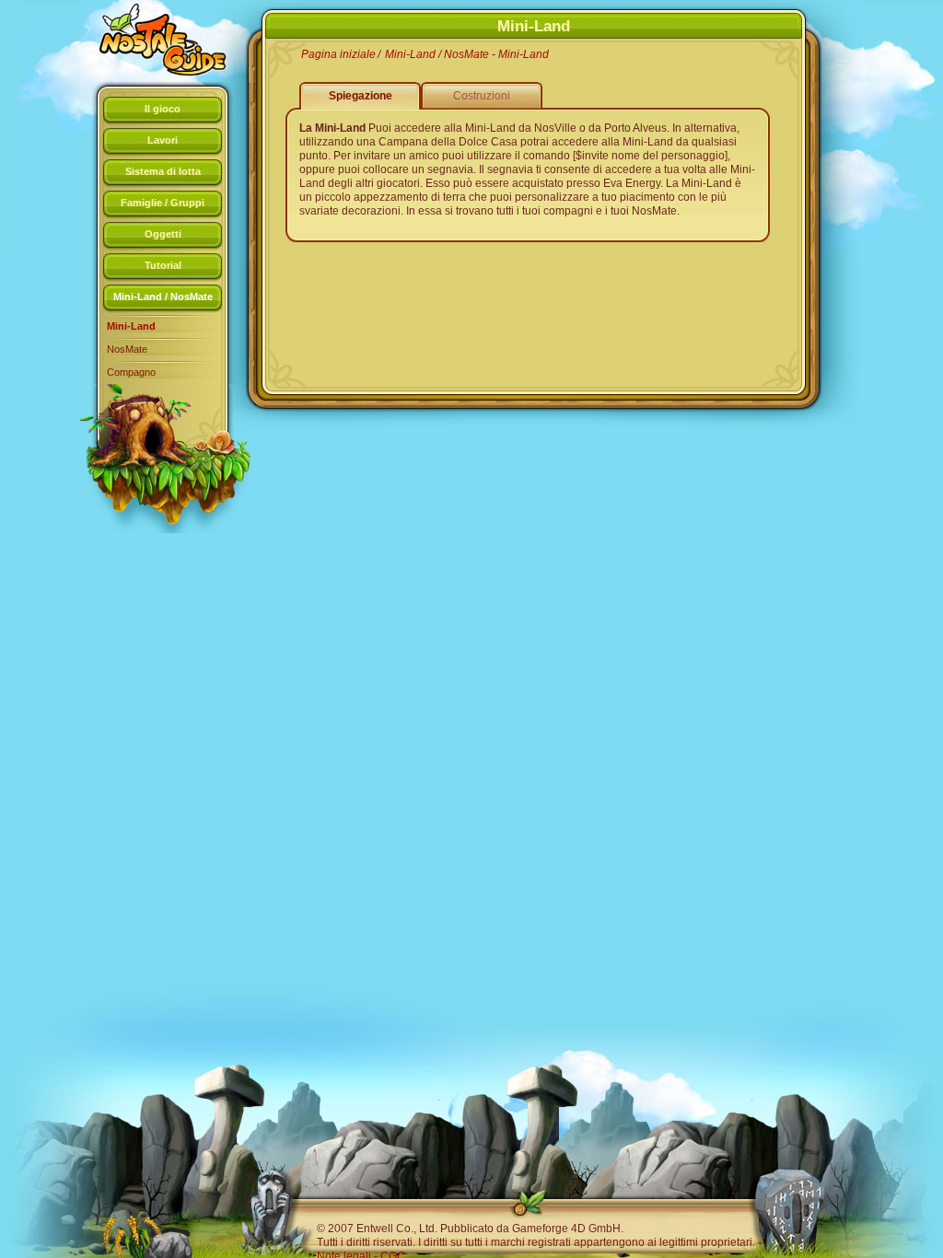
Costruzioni (481, 95)
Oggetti (163, 233)
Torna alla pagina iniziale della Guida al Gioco (149, 41)
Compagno (131, 372)
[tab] (162, 111)
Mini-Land (131, 326)
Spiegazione (360, 95)
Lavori (162, 140)
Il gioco (162, 108)
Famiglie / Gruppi (162, 202)
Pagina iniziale (338, 54)
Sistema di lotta (163, 171)
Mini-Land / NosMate (163, 296)
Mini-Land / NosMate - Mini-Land (467, 54)
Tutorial (163, 265)
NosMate (127, 349)
